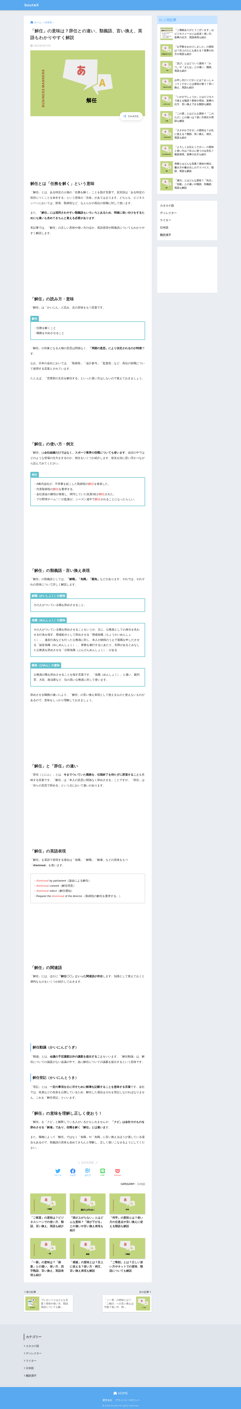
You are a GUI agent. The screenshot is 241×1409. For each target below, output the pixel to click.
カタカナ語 (167, 205)
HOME (122, 1393)
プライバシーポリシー (127, 1400)
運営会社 (107, 1400)
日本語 (141, 1184)
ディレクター (168, 213)
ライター (165, 220)
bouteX (32, 5)
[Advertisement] (87, 148)
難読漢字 (165, 234)
